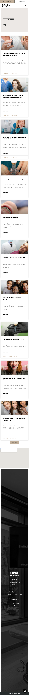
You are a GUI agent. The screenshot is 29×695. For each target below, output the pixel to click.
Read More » (5, 111)
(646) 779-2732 (14, 584)
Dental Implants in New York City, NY (14, 179)
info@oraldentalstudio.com (15, 582)
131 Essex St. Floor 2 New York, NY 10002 (14, 602)
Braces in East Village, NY (10, 217)
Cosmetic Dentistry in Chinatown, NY (14, 257)
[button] (26, 5)
